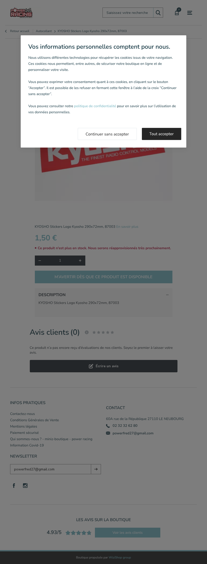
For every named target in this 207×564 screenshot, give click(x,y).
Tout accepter (161, 134)
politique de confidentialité (95, 106)
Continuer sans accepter (107, 134)
